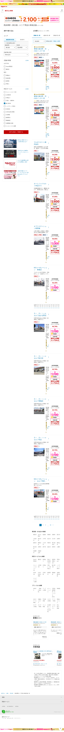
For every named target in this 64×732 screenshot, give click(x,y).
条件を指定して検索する (16, 132)
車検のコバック (58, 601)
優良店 (7, 69)
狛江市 (49, 538)
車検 (7, 693)
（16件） (48, 388)
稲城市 (44, 534)
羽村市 (49, 542)
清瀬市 (53, 534)
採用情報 (16, 706)
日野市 (39, 546)
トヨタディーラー (53, 606)
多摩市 (58, 538)
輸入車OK (8, 103)
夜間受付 (8, 117)
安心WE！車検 (58, 606)
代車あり (8, 97)
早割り (7, 83)
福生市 (49, 546)
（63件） (48, 257)
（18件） (48, 427)
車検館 (58, 588)
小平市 (44, 538)
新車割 (7, 81)
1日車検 (8, 114)
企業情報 (3, 706)
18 (50, 525)
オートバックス (49, 590)
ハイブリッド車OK (10, 106)
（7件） (48, 346)
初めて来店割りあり (49, 561)
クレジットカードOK (11, 92)
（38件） (48, 173)
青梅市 (49, 534)
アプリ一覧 (4, 718)
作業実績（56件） (47, 88)
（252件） (47, 79)
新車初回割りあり (53, 561)
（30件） (48, 216)
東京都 (11, 693)
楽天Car (3, 693)
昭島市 (35, 534)
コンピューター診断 (11, 126)
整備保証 (8, 120)
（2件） (48, 508)
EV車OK (8, 109)
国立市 (58, 534)
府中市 (44, 546)
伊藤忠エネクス (39, 601)
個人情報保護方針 (10, 706)
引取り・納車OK (10, 100)
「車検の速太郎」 (39, 590)
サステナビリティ (17, 718)
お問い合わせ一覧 (10, 718)
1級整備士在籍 (9, 123)
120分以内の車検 (10, 111)
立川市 (53, 538)
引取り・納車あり (49, 567)
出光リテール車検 (35, 601)
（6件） (48, 297)
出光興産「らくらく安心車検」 (49, 608)
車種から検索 (56, 41)
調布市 (35, 542)
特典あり (8, 75)
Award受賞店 (9, 66)
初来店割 (8, 78)
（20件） (48, 468)
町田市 (53, 546)
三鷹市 (58, 546)
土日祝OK (8, 94)
